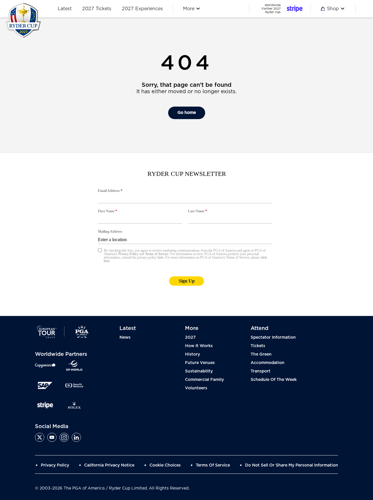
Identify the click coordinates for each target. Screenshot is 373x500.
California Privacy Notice (109, 465)
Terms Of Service (213, 465)
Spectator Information (273, 337)
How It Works (199, 346)
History (192, 354)
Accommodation (267, 363)
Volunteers (196, 388)
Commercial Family (204, 380)
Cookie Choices (165, 465)
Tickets (258, 346)
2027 (190, 337)
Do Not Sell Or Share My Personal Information (291, 465)
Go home (186, 113)
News (125, 337)
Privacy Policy (55, 465)
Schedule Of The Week (274, 380)
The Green (261, 354)
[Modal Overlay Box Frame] (186, 234)
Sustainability (199, 371)
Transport (260, 371)
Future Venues (200, 363)
